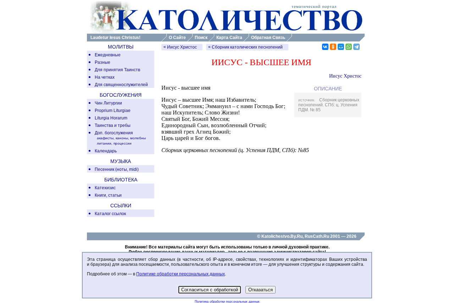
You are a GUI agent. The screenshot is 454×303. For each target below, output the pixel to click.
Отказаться (260, 289)
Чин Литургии (108, 103)
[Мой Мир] (341, 47)
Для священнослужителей (121, 84)
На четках (105, 77)
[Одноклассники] (333, 47)
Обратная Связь (268, 37)
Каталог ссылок (110, 213)
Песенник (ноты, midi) (117, 169)
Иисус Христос (182, 47)
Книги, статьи (108, 195)
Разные (102, 62)
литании (104, 143)
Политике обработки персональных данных (180, 273)
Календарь (106, 150)
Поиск (201, 37)
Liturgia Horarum (111, 118)
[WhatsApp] (348, 47)
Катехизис (105, 187)
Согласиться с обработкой (209, 289)
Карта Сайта (229, 37)
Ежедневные (108, 54)
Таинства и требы (113, 125)
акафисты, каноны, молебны (121, 138)
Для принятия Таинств (117, 69)
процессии (123, 143)
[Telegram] (356, 47)
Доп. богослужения (114, 132)
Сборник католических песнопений (247, 47)
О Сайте (177, 37)
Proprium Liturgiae (113, 110)
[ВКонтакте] (325, 47)
